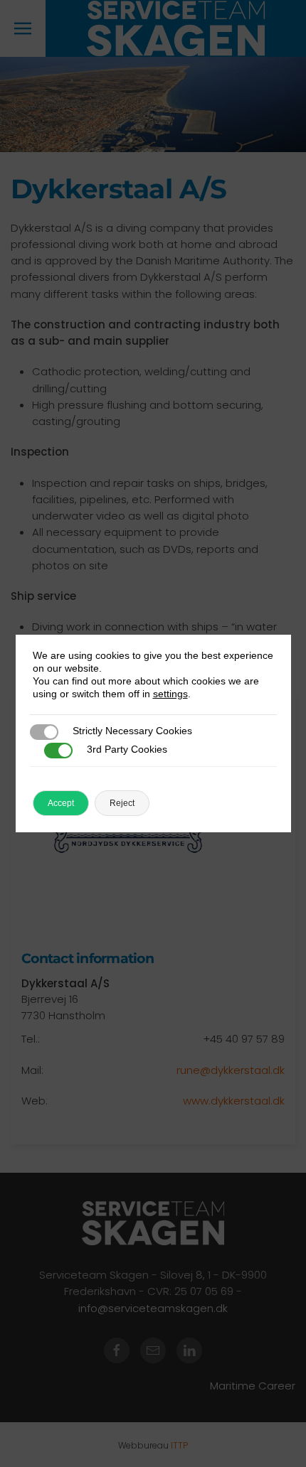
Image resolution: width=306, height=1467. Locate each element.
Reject (122, 803)
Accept (61, 803)
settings (170, 693)
